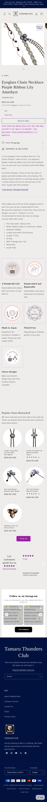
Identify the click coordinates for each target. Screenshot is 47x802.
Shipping (14, 105)
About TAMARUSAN (12, 696)
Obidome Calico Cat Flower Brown (11, 527)
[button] (4, 13)
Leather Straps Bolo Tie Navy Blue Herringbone (11, 452)
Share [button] (6, 75)
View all (23, 539)
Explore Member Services (23, 670)
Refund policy (39, 785)
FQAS (6, 711)
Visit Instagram (23, 629)
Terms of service (24, 788)
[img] (9, 565)
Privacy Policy (10, 717)
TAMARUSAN (13, 785)
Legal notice (25, 792)
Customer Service (11, 701)
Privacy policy (11, 788)
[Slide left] (18, 69)
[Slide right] (28, 69)
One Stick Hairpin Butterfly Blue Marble (11, 490)
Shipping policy (37, 788)
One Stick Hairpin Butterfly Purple (32, 490)
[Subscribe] (40, 676)
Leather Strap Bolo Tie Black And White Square (34, 452)
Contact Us (8, 706)
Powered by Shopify (25, 785)
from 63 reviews (9, 569)
